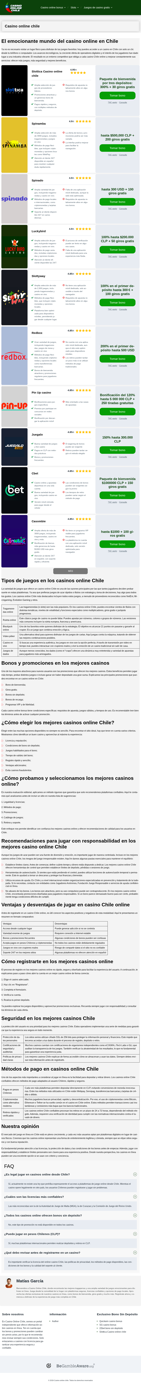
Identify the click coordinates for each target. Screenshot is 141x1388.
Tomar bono (117, 95)
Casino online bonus (52, 7)
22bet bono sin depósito (111, 1328)
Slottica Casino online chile (112, 1332)
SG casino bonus (107, 1325)
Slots (73, 7)
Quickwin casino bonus (110, 1321)
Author (55, 1321)
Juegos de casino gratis (97, 7)
